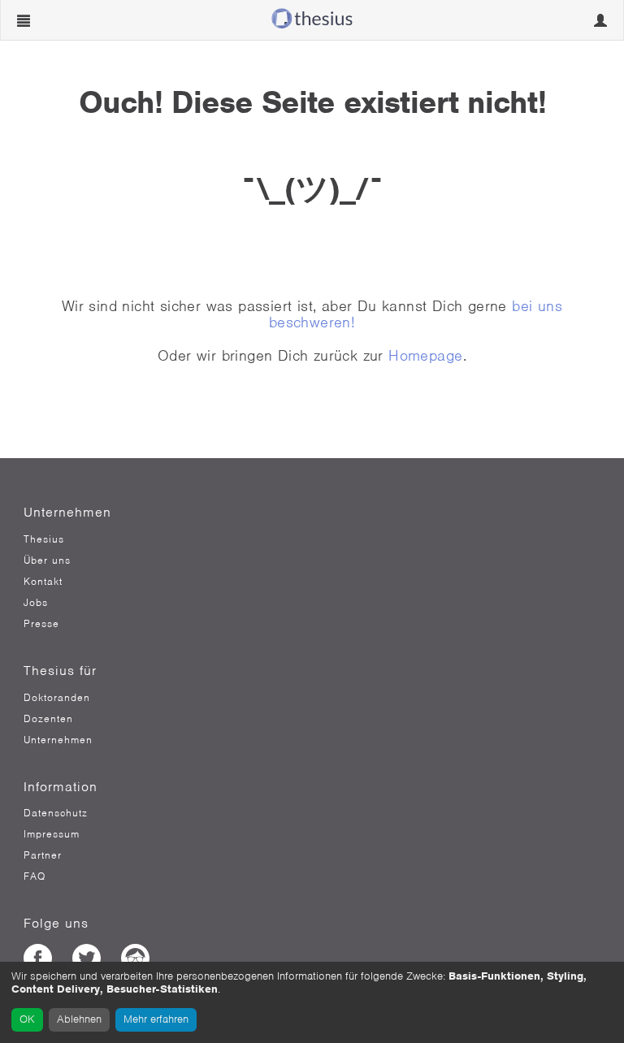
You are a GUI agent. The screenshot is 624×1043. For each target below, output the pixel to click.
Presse (41, 623)
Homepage (425, 355)
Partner (43, 855)
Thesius (44, 539)
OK (27, 1019)
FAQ (35, 876)
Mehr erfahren (156, 1019)
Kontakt (43, 581)
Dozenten (48, 718)
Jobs (36, 602)
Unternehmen (58, 740)
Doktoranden (57, 697)
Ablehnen (79, 1019)
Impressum (52, 834)
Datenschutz (56, 813)
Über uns (47, 560)
